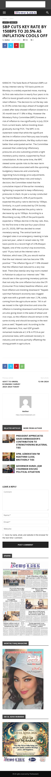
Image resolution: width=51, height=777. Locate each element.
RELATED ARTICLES (12, 428)
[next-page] (8, 478)
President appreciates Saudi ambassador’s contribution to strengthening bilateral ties (31, 441)
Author (7, 40)
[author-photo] (25, 408)
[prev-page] (4, 478)
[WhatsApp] (22, 45)
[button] (4, 12)
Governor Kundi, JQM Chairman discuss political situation (29, 469)
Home (4, 18)
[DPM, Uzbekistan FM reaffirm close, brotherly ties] (8, 456)
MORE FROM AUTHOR (32, 428)
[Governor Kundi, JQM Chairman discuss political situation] (8, 469)
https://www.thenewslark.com (25, 415)
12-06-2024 (43, 381)
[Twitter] (10, 45)
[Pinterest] (16, 45)
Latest (11, 18)
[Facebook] (4, 45)
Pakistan (13, 22)
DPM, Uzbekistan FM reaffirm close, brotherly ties (28, 456)
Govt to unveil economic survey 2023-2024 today (11, 384)
